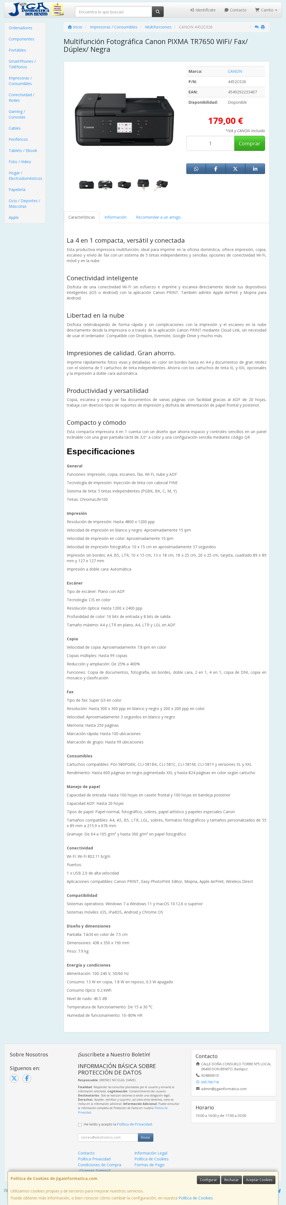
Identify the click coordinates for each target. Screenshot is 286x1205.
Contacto (238, 10)
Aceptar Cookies (259, 1179)
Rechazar (231, 1179)
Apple (14, 217)
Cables (15, 128)
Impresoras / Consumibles (20, 80)
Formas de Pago (149, 1164)
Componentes (21, 39)
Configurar (208, 1179)
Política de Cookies (195, 1198)
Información (115, 217)
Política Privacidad (94, 1158)
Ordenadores (20, 27)
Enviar (145, 1137)
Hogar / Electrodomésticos (25, 175)
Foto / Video (20, 161)
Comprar (249, 143)
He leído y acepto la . (118, 1124)
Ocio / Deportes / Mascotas (24, 203)
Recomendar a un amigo (158, 217)
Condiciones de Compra (99, 1164)
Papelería (17, 189)
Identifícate (205, 10)
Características (81, 217)
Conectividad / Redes (21, 97)
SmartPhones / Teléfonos (22, 64)
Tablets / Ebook (23, 150)
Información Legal (150, 1153)
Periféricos (18, 139)
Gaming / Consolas (17, 114)
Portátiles (17, 50)
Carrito (267, 10)
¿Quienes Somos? (94, 1170)
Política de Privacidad (134, 1124)
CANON (235, 71)
